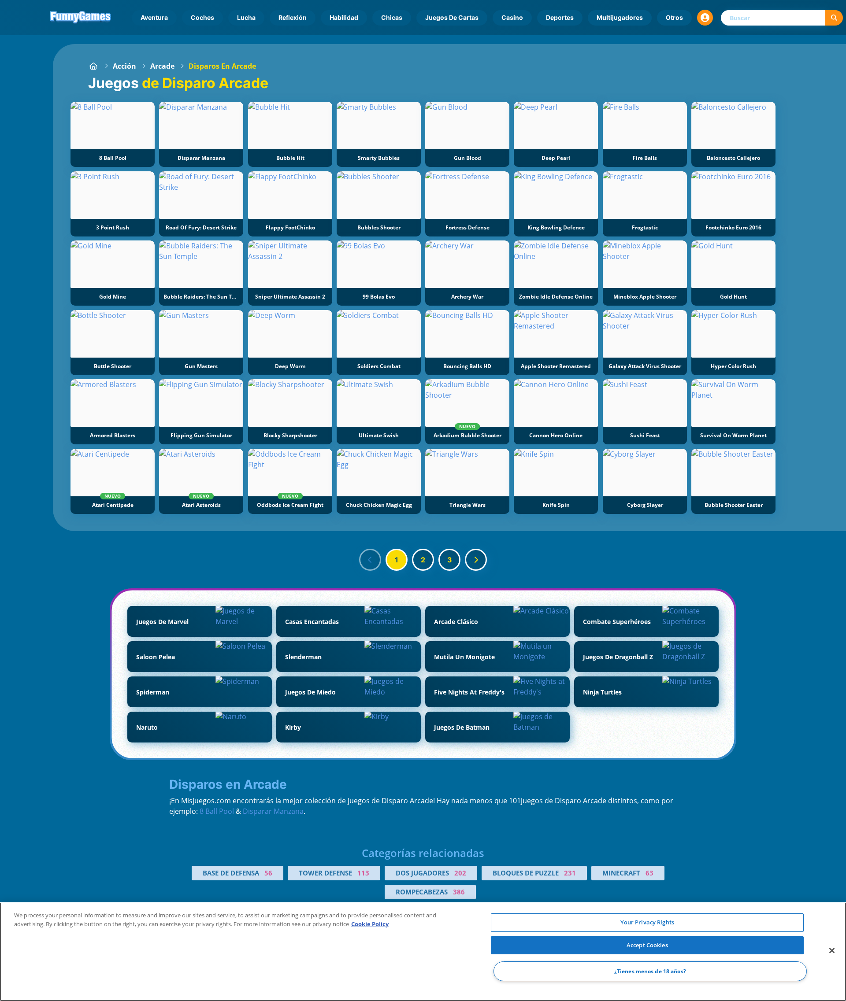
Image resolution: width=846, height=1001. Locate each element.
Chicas (391, 17)
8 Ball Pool (217, 811)
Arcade (162, 66)
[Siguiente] (476, 560)
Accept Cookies (647, 945)
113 (363, 872)
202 (460, 872)
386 (459, 891)
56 (268, 872)
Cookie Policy (370, 924)
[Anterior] (370, 560)
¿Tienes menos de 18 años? (650, 971)
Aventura (154, 17)
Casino (512, 17)
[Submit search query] (834, 18)
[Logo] (81, 17)
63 (649, 872)
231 (570, 872)
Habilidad (344, 17)
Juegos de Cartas (452, 17)
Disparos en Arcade (222, 66)
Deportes (560, 17)
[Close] (832, 950)
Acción (124, 66)
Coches (202, 17)
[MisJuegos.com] (93, 66)
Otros (674, 17)
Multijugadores (620, 17)
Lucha (246, 17)
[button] (705, 18)
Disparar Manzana (273, 811)
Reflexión (292, 17)
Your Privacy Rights (647, 922)
